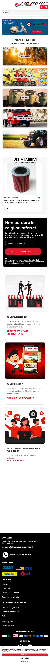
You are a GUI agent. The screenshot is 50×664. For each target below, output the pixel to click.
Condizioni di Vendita (10, 597)
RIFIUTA (24, 661)
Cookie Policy (6, 651)
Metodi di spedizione (10, 612)
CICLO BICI (25, 56)
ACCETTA (25, 655)
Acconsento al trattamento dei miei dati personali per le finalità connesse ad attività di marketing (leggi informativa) (24, 261)
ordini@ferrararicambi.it (17, 547)
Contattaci (6, 588)
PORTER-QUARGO (25, 118)
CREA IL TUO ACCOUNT (20, 398)
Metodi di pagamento (11, 608)
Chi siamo (6, 584)
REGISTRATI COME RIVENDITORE (17, 332)
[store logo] (21, 5)
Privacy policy (7, 622)
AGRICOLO (25, 139)
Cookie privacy (8, 626)
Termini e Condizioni (10, 593)
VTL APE (25, 98)
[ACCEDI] (42, 7)
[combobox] (25, 12)
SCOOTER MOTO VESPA (25, 77)
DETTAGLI (25, 658)
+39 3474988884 (16, 461)
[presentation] (3, 189)
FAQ (3, 616)
